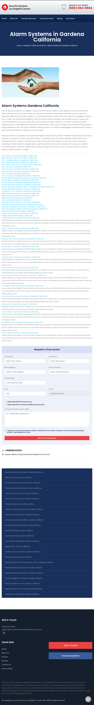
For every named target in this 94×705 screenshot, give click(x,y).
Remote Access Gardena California (18, 557)
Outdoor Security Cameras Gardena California (23, 551)
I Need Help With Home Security (19, 402)
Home (4, 18)
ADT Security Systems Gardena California (20, 169)
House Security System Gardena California (21, 189)
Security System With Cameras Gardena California (24, 209)
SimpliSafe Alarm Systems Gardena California (22, 322)
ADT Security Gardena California (16, 167)
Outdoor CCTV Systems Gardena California (21, 191)
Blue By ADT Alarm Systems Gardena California (23, 238)
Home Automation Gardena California (19, 536)
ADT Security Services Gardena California (20, 171)
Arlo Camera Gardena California (16, 200)
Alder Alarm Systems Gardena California (20, 228)
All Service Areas (46, 18)
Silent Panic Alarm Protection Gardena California (23, 589)
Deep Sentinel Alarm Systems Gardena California (24, 275)
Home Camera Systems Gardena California (21, 182)
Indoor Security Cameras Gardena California (22, 498)
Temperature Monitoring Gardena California (22, 594)
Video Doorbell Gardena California (17, 215)
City (6, 389)
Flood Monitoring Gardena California (19, 530)
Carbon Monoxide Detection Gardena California (23, 488)
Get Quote (70, 18)
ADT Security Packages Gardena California (21, 175)
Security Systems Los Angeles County (27, 700)
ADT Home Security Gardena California (19, 162)
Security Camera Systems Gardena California (22, 204)
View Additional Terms (21, 432)
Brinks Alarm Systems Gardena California (20, 246)
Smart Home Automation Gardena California (22, 514)
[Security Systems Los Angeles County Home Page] (16, 7)
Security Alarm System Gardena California (21, 202)
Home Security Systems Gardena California (21, 184)
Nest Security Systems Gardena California (20, 193)
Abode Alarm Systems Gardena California (20, 217)
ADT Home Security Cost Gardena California (21, 164)
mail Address (10, 367)
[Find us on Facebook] (4, 633)
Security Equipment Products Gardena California (24, 578)
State (51, 389)
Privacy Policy (7, 668)
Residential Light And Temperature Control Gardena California (29, 562)
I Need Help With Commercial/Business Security (26, 404)
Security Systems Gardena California (18, 211)
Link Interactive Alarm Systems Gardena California (24, 296)
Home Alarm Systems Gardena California (20, 180)
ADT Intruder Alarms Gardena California (20, 160)
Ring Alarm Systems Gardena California (19, 304)
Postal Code (9, 378)
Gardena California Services (35, 45)
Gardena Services (28, 18)
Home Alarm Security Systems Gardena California (24, 178)
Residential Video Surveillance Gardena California (24, 573)
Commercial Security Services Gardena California (24, 509)
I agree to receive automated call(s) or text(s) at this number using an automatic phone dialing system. (45, 431)
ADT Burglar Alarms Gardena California (19, 158)
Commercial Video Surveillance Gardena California (24, 520)
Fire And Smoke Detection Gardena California (22, 483)
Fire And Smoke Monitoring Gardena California (23, 525)
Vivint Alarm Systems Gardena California (20, 332)
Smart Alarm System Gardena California (20, 213)
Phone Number (55, 367)
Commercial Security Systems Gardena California (24, 472)
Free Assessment (70, 655)
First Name (9, 356)
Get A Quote (70, 645)
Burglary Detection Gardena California (20, 504)
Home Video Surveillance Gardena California (22, 541)
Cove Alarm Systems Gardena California (20, 267)
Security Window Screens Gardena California (22, 583)
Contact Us (6, 665)
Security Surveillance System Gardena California (23, 206)
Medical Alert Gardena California (17, 546)
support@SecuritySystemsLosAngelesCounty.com (27, 454)
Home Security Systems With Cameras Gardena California (28, 186)
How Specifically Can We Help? (17, 409)
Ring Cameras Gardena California (17, 198)
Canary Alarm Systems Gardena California (21, 257)
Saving (59, 18)
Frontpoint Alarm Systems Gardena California (22, 285)
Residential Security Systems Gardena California (23, 567)
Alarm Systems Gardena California (18, 477)
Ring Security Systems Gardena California (20, 195)
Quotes (5, 657)
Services (5, 661)
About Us (14, 18)
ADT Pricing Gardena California (16, 173)
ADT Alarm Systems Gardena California (19, 155)
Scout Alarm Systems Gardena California (20, 311)
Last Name (53, 356)
